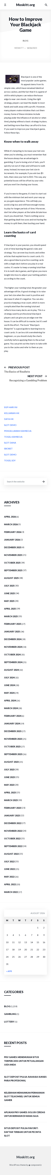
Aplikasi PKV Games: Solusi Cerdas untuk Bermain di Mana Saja (24, 1114)
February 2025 (12, 624)
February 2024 (12, 716)
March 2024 (11, 708)
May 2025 (9, 601)
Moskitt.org (25, 5)
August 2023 (11, 762)
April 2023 (10, 792)
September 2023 (13, 754)
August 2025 (11, 578)
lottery (9, 1021)
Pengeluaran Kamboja (17, 431)
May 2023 (9, 785)
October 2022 (12, 838)
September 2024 (13, 662)
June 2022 (9, 869)
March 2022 (11, 892)
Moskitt (19, 48)
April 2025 (10, 608)
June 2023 (9, 777)
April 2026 (10, 516)
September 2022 (13, 846)
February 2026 (12, 532)
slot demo (10, 425)
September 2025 (13, 570)
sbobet (8, 448)
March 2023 (11, 800)
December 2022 (12, 823)
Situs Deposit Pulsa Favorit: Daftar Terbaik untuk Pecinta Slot (22, 1132)
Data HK (9, 419)
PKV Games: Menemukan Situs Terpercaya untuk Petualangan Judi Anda (24, 1061)
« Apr (9, 971)
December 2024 (12, 639)
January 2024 (12, 723)
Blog (25, 41)
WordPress (14, 1165)
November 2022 (13, 831)
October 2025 (12, 562)
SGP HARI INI (10, 407)
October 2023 (12, 746)
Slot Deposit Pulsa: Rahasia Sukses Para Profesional (25, 1078)
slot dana (10, 442)
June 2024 (9, 685)
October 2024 (12, 654)
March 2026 (11, 524)
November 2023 (13, 739)
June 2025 (9, 593)
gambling (10, 1014)
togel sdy (10, 460)
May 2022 (9, 876)
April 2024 (10, 700)
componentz (36, 1165)
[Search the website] (46, 4)
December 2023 (12, 731)
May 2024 (9, 693)
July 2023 (9, 769)
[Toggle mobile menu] (5, 5)
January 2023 (12, 815)
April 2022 (10, 884)
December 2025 (12, 547)
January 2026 (12, 539)
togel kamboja (13, 436)
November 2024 (13, 647)
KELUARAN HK (11, 413)
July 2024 (9, 677)
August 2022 (11, 854)
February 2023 (12, 808)
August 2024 (11, 670)
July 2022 (9, 861)
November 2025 (13, 555)
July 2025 (9, 585)
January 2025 (12, 631)
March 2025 (11, 616)
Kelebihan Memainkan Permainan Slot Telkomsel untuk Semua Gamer (24, 1096)
